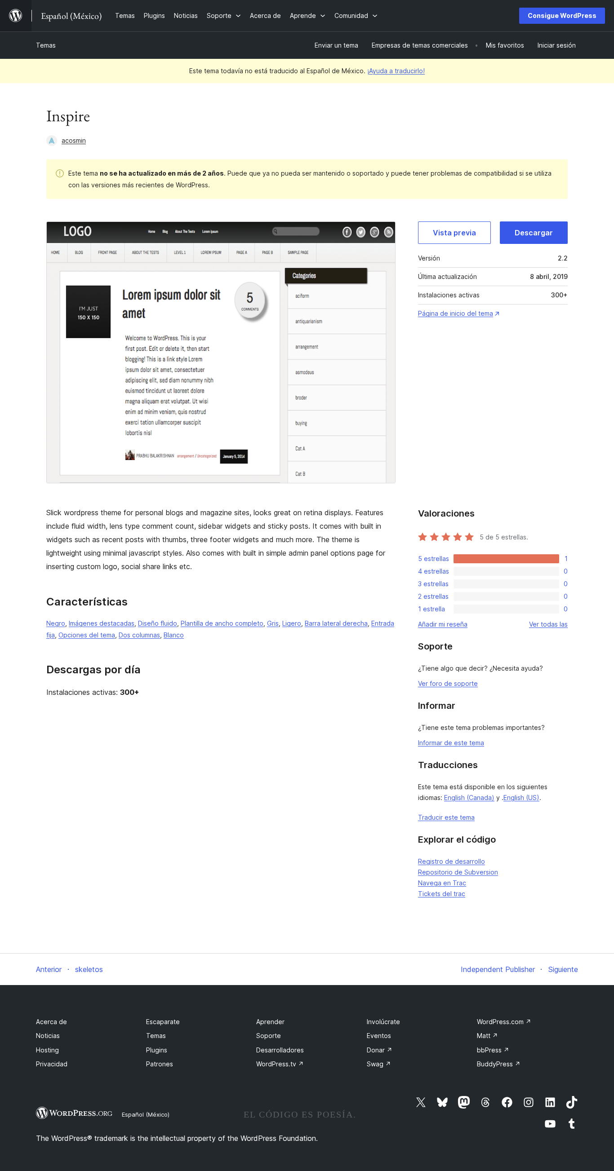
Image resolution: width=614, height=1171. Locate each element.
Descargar (534, 232)
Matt (487, 1035)
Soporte (268, 1035)
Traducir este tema (446, 817)
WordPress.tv (280, 1064)
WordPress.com (504, 1021)
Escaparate (163, 1021)
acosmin (74, 140)
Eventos (379, 1035)
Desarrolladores (280, 1050)
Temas (46, 45)
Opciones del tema (86, 635)
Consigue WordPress (562, 15)
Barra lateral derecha (336, 623)
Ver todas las (548, 624)
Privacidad (51, 1064)
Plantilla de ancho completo (222, 623)
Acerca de (51, 1021)
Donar (379, 1050)
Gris (273, 623)
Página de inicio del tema (455, 313)
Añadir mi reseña (442, 624)
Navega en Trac (442, 883)
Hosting (47, 1050)
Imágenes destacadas (101, 623)
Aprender (270, 1021)
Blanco (174, 635)
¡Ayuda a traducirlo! (396, 71)
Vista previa (454, 232)
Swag (379, 1064)
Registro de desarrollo (451, 861)
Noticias (48, 1035)
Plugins (156, 1050)
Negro (55, 623)
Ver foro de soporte (448, 683)
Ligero (291, 623)
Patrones (159, 1064)
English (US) (521, 797)
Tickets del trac (441, 893)
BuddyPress (499, 1064)
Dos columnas (139, 635)
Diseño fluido (157, 623)
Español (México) (145, 1114)
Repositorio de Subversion (458, 872)
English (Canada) (469, 797)
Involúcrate (383, 1021)
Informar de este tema (451, 743)
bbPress (493, 1050)
